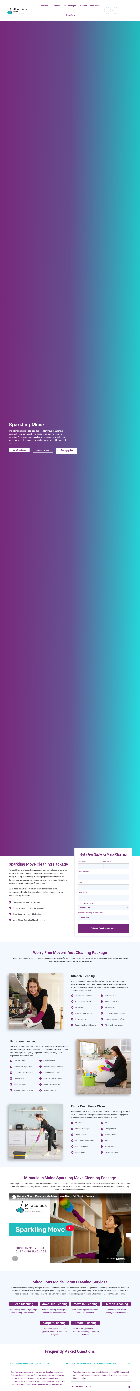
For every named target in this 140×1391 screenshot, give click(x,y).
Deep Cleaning (23, 1304)
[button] (39, 1363)
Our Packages (70, 6)
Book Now (70, 15)
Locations (44, 6)
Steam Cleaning (86, 1323)
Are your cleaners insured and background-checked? (94, 1363)
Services (56, 6)
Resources (94, 6)
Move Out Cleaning (54, 1304)
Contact (83, 6)
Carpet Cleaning (54, 1323)
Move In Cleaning (86, 1304)
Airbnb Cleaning (117, 1304)
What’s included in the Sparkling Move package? (30, 1363)
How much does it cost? (82, 1387)
